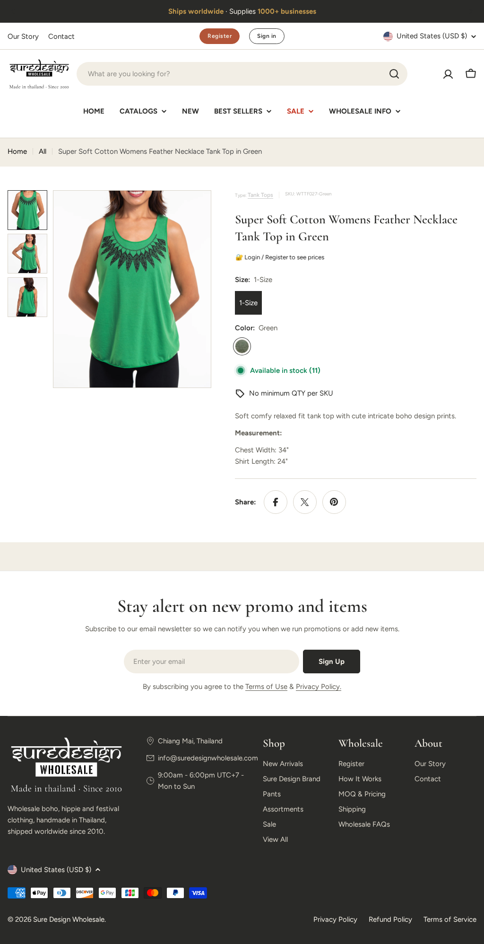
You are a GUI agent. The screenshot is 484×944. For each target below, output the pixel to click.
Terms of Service (450, 919)
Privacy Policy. (318, 686)
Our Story (23, 36)
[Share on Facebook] (275, 502)
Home (17, 151)
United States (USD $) (432, 36)
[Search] (394, 73)
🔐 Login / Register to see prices (280, 257)
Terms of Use (266, 686)
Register (219, 36)
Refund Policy (390, 919)
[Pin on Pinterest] (334, 502)
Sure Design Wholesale (68, 919)
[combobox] (242, 74)
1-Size (248, 303)
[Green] (242, 346)
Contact (61, 36)
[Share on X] (305, 502)
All (42, 151)
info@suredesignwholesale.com (208, 758)
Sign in (266, 36)
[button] (13, 11)
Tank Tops (260, 195)
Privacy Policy (335, 919)
